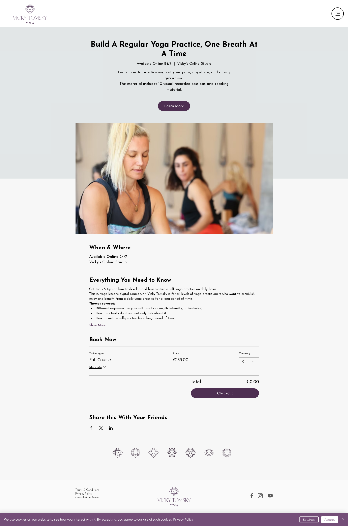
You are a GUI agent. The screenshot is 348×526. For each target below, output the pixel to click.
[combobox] (249, 362)
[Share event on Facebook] (91, 428)
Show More (97, 325)
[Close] (343, 519)
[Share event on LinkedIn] (111, 428)
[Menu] (337, 13)
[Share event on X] (101, 428)
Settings (309, 519)
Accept (329, 519)
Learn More (174, 106)
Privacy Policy (183, 519)
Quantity (244, 353)
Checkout (225, 393)
